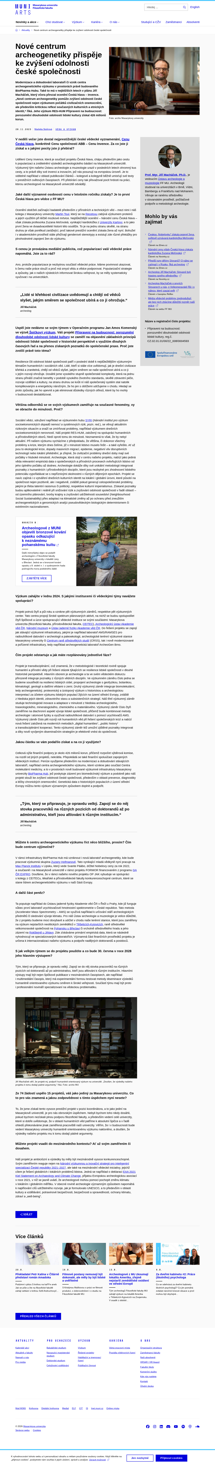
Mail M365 (20, 1408)
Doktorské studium (56, 1360)
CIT (81, 1408)
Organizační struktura (151, 1347)
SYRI (88, 420)
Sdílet (27, 1214)
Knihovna (33, 1408)
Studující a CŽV (151, 22)
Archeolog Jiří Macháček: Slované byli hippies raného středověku (169, 274)
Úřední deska (147, 1386)
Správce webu (22, 1430)
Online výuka (112, 1408)
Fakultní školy (147, 1367)
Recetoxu (91, 214)
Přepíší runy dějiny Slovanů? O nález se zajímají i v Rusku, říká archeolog (170, 262)
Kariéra (116, 1340)
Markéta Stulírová (43, 129)
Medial (65, 1408)
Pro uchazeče (59, 1340)
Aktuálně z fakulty (24, 1352)
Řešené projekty (86, 1352)
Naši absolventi (147, 1357)
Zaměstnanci (174, 22)
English (195, 7)
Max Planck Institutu (28, 866)
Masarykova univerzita (34, 1426)
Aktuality (24, 1340)
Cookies (37, 1430)
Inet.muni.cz (97, 1408)
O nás (145, 1340)
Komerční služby (148, 1371)
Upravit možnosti (97, 1459)
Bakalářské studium (56, 1347)
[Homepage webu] (36, 9)
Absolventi (193, 22)
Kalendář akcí (22, 1347)
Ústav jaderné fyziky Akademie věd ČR (75, 628)
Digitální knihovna (50, 1408)
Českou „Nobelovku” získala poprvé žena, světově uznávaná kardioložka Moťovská (171, 236)
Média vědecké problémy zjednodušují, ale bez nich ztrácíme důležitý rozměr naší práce (171, 302)
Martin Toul (62, 214)
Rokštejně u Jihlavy (41, 932)
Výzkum (84, 1340)
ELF (74, 1408)
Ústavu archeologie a (171, 179)
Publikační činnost (87, 1365)
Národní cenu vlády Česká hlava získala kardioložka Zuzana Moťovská (170, 251)
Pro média (20, 1362)
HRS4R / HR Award (149, 1362)
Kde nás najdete (148, 1376)
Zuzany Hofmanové (63, 862)
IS (87, 1408)
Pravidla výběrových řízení (122, 1352)
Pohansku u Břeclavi (67, 928)
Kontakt (144, 1381)
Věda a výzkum (65, 129)
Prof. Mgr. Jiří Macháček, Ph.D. (165, 174)
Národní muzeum (37, 628)
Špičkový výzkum (41, 332)
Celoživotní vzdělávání (58, 1365)
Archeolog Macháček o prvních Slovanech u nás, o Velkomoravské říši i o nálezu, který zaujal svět (171, 287)
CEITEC (88, 624)
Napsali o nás (22, 1357)
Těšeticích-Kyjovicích (89, 924)
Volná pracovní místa (119, 1347)
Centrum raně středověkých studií (68, 640)
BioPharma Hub (38, 773)
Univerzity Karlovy (111, 222)
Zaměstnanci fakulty (150, 1352)
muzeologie (152, 183)
